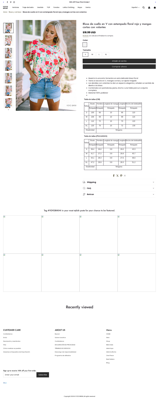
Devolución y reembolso (11, 341)
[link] (48, 7)
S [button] (85, 54)
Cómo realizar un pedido (12, 348)
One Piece (110, 356)
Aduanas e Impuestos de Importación (16, 352)
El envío (86, 36)
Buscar (57, 334)
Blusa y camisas (15, 12)
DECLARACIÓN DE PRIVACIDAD (65, 345)
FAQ (4, 345)
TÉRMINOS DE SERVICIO (62, 348)
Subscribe (43, 375)
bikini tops (109, 348)
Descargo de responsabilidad (65, 352)
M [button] (92, 54)
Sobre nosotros (60, 338)
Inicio (5, 12)
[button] (143, 7)
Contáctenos (7, 334)
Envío (5, 338)
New (107, 338)
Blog (107, 363)
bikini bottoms (111, 352)
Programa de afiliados (63, 356)
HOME (108, 334)
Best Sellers (110, 359)
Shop (108, 341)
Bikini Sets (109, 345)
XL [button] (106, 54)
